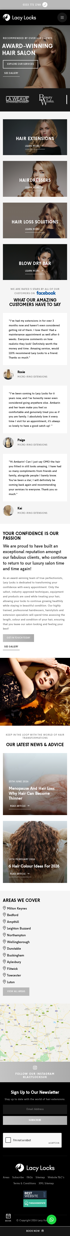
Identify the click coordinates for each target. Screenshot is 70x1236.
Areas (6, 1177)
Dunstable (14, 948)
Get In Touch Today (18, 638)
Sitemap (40, 1177)
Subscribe (18, 1177)
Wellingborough (18, 942)
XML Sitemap (46, 1183)
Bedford (12, 915)
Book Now (33, 1231)
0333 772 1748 (32, 5)
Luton (11, 982)
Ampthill (13, 922)
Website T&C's (56, 1177)
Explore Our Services (20, 64)
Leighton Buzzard (19, 928)
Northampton (16, 935)
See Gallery (11, 73)
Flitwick (12, 969)
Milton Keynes (17, 908)
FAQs (30, 1177)
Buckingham (15, 955)
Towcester (14, 975)
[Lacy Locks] (20, 17)
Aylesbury (14, 962)
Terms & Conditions (24, 1183)
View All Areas (16, 991)
